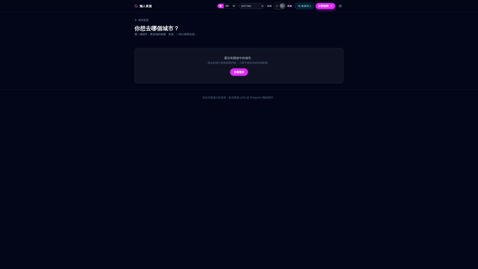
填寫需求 (239, 72)
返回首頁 (143, 20)
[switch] (279, 6)
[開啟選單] (340, 6)
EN (227, 5)
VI (234, 5)
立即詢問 (323, 6)
